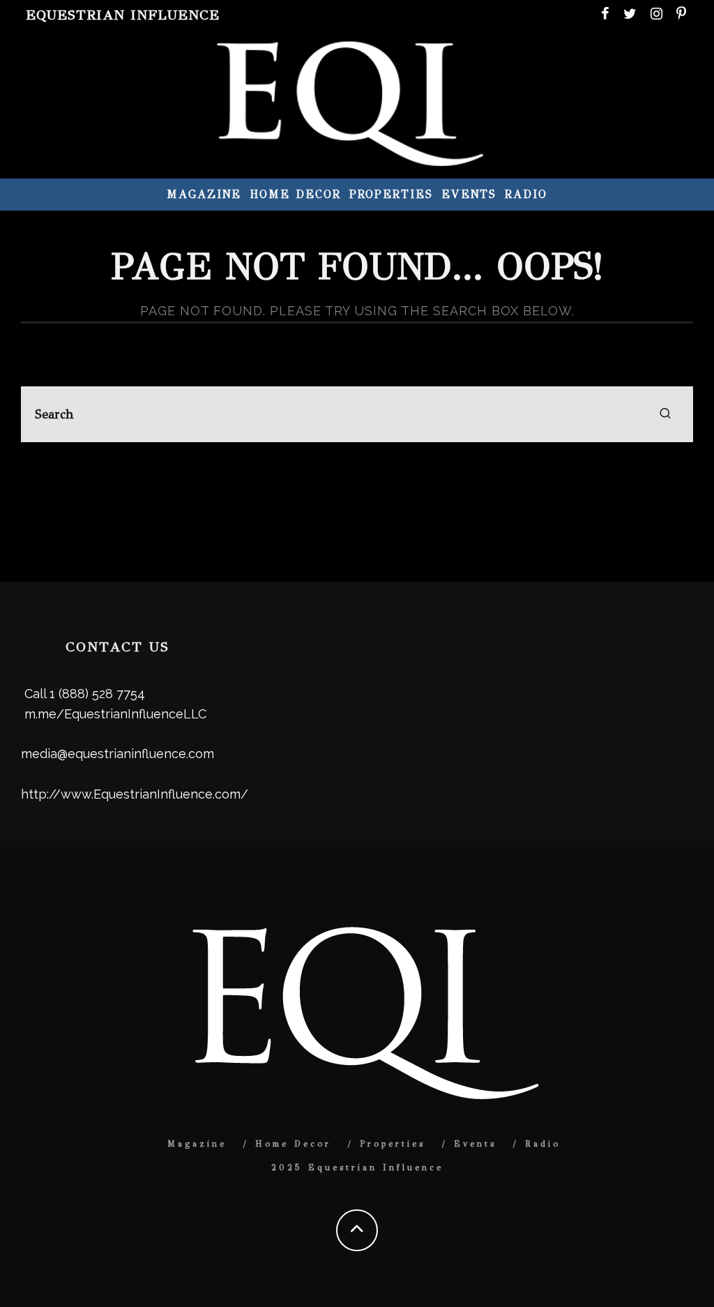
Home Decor (295, 194)
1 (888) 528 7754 (97, 693)
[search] (665, 414)
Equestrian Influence (123, 15)
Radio (526, 194)
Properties (391, 194)
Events (469, 194)
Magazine (204, 194)
